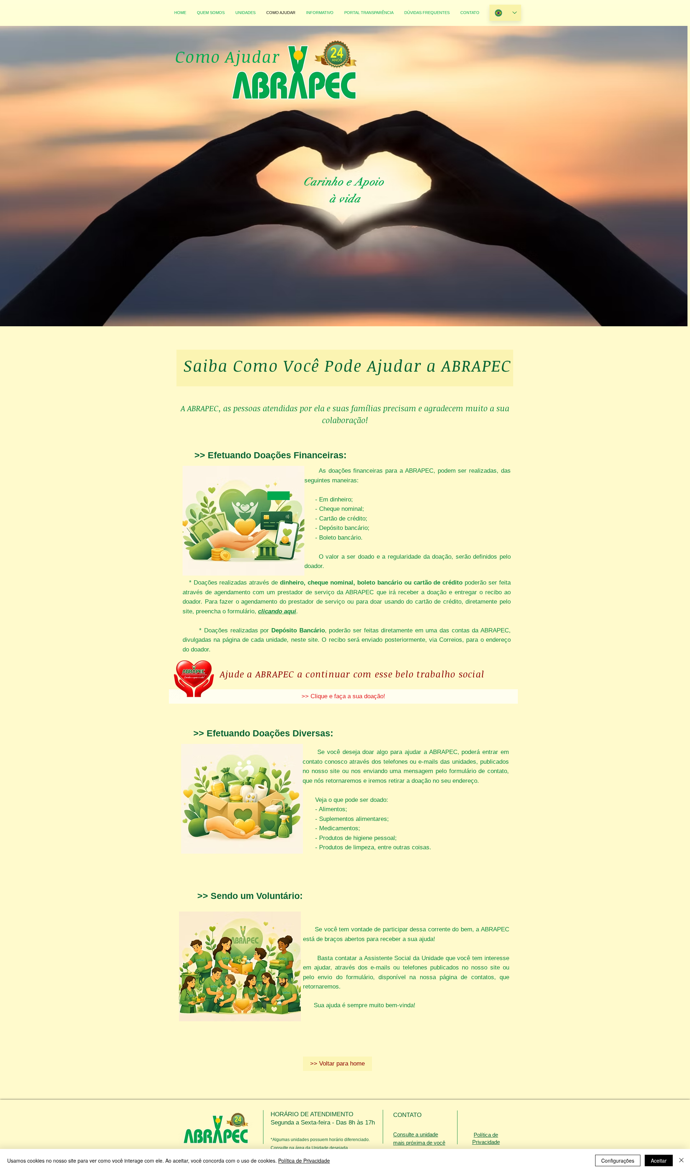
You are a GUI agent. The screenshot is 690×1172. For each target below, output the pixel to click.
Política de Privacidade (304, 1160)
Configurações (617, 1160)
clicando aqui (277, 611)
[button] (337, 1064)
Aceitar (659, 1160)
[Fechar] (681, 1160)
